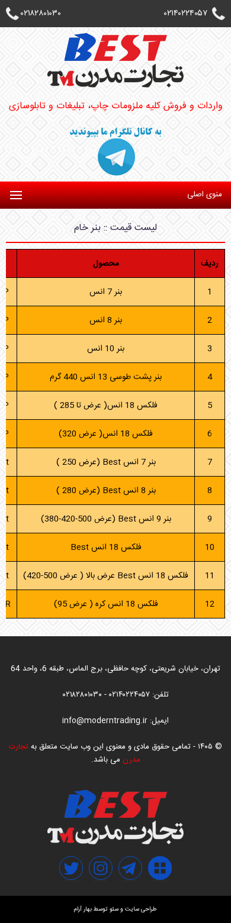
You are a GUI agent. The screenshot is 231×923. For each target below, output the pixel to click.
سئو (114, 909)
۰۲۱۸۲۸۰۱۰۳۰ (41, 14)
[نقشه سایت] (160, 894)
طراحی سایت (141, 909)
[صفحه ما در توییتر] (71, 894)
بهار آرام (83, 909)
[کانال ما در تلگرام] (130, 894)
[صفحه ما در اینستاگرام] (101, 894)
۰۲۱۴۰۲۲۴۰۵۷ (185, 14)
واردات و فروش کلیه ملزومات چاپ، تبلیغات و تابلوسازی (116, 106)
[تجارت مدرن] (115, 842)
